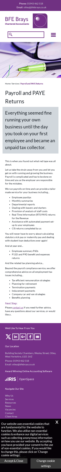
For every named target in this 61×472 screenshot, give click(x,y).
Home (8, 83)
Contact (9, 413)
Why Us (9, 395)
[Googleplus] (23, 337)
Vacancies (10, 409)
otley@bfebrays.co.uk (35, 7)
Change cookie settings (46, 463)
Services (15, 83)
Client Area (11, 416)
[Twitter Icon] (8, 337)
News (8, 406)
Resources (10, 402)
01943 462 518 (21, 360)
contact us (17, 307)
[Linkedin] (16, 337)
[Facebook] (30, 337)
